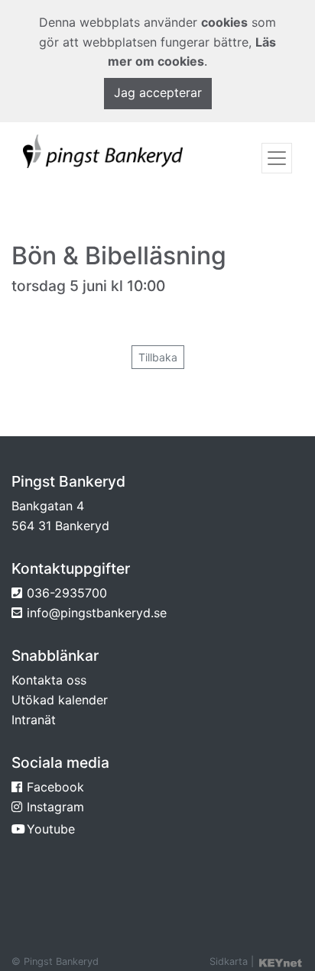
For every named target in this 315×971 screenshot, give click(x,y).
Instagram (55, 806)
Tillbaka (157, 357)
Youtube (51, 829)
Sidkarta (228, 961)
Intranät (33, 719)
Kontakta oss (48, 680)
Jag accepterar (158, 92)
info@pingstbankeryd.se (97, 612)
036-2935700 (67, 592)
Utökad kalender (59, 699)
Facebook (55, 787)
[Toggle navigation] (276, 158)
